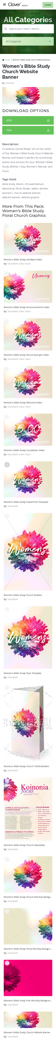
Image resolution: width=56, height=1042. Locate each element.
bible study (8, 184)
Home (7, 60)
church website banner (27, 193)
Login (48, 4)
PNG (9, 130)
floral (19, 188)
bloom (20, 184)
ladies (35, 188)
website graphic (30, 197)
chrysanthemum (34, 184)
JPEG (9, 120)
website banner (11, 197)
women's (7, 193)
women (43, 188)
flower (26, 188)
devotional (8, 188)
